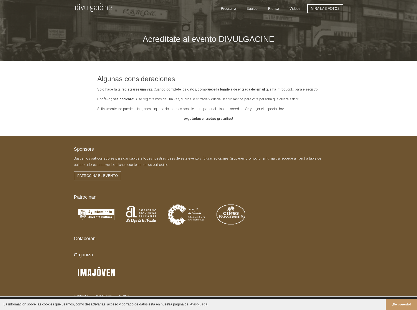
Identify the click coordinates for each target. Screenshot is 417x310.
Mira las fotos (325, 8)
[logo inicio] (93, 13)
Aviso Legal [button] (199, 304)
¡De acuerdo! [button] (401, 304)
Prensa (273, 8)
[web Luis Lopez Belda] (96, 282)
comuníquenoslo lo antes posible (169, 109)
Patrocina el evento (97, 176)
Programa (228, 8)
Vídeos (295, 8)
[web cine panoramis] (230, 224)
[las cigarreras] (186, 224)
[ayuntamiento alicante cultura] (96, 224)
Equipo (252, 8)
